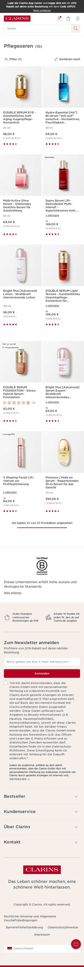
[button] (76, 944)
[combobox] (42, 962)
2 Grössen (52, 215)
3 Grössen (52, 305)
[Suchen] (75, 28)
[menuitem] (59, 18)
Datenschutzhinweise (63, 941)
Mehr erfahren (12, 592)
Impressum (42, 948)
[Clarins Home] (17, 18)
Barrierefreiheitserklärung (24, 941)
